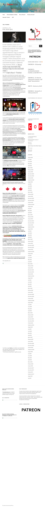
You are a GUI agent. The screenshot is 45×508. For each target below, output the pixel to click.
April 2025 (30, 190)
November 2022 (31, 247)
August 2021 (30, 278)
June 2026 (30, 161)
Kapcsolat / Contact (6, 17)
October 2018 (30, 347)
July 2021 (29, 280)
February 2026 (30, 169)
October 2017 (30, 372)
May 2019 (30, 333)
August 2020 (30, 302)
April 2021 (30, 286)
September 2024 (31, 204)
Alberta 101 (30, 150)
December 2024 (31, 198)
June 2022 (30, 257)
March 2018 (30, 361)
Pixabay (18, 72)
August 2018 (30, 351)
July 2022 (29, 255)
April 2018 (30, 359)
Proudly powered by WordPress (7, 505)
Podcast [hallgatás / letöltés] (12, 14)
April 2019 (30, 335)
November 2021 (31, 271)
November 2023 (31, 222)
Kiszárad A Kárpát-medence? (33, 139)
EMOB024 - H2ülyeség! (34, 64)
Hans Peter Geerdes (17, 87)
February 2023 (30, 241)
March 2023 (30, 239)
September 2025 (31, 179)
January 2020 (30, 316)
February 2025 (30, 194)
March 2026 (30, 167)
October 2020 (30, 298)
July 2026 (29, 159)
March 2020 (30, 312)
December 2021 (31, 269)
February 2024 (30, 216)
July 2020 (30, 304)
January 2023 (30, 243)
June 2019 (30, 331)
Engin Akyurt (10, 72)
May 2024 (30, 210)
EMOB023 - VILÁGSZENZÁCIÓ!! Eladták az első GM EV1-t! (35, 71)
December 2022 (31, 245)
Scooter (17, 84)
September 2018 (31, 349)
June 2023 (30, 233)
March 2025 (30, 192)
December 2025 (31, 173)
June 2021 (30, 282)
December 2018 (31, 343)
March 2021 (30, 288)
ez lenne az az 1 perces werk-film (10, 160)
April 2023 (30, 237)
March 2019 (30, 337)
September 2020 (31, 300)
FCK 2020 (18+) (8, 29)
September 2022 (31, 251)
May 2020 (30, 308)
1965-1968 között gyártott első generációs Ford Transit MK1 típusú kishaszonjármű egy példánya (13, 131)
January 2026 (30, 171)
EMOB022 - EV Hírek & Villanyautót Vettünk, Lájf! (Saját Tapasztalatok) (35, 79)
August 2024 (30, 206)
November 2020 (31, 296)
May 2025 (30, 188)
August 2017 (30, 376)
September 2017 (31, 374)
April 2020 (30, 310)
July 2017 (29, 378)
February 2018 (30, 363)
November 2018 (31, 345)
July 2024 (29, 208)
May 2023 (30, 235)
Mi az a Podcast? (22, 14)
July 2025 (29, 184)
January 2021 (30, 292)
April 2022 (30, 261)
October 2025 (30, 177)
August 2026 (30, 157)
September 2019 (31, 325)
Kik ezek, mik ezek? (30, 14)
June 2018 (30, 355)
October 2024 (30, 202)
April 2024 (30, 212)
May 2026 (30, 163)
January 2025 (30, 196)
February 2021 (30, 290)
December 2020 (31, 294)
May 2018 (30, 357)
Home (4, 14)
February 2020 (30, 314)
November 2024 (31, 200)
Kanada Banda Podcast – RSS (34, 61)
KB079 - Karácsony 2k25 (35, 86)
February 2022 (30, 265)
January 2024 (30, 218)
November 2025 (31, 175)
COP (13, 17)
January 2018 (30, 365)
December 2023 (31, 220)
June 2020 (30, 306)
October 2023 (30, 224)
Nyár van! (29, 142)
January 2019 (30, 341)
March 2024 (30, 214)
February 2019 (30, 339)
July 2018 (29, 353)
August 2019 (30, 327)
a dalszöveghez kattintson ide (12, 113)
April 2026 (30, 165)
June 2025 (30, 186)
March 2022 (30, 263)
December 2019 (31, 318)
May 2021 (30, 284)
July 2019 (29, 329)
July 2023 (29, 231)
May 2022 (30, 259)
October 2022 (30, 249)
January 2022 (30, 267)
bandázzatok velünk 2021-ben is (9, 212)
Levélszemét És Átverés (32, 136)
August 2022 (30, 253)
